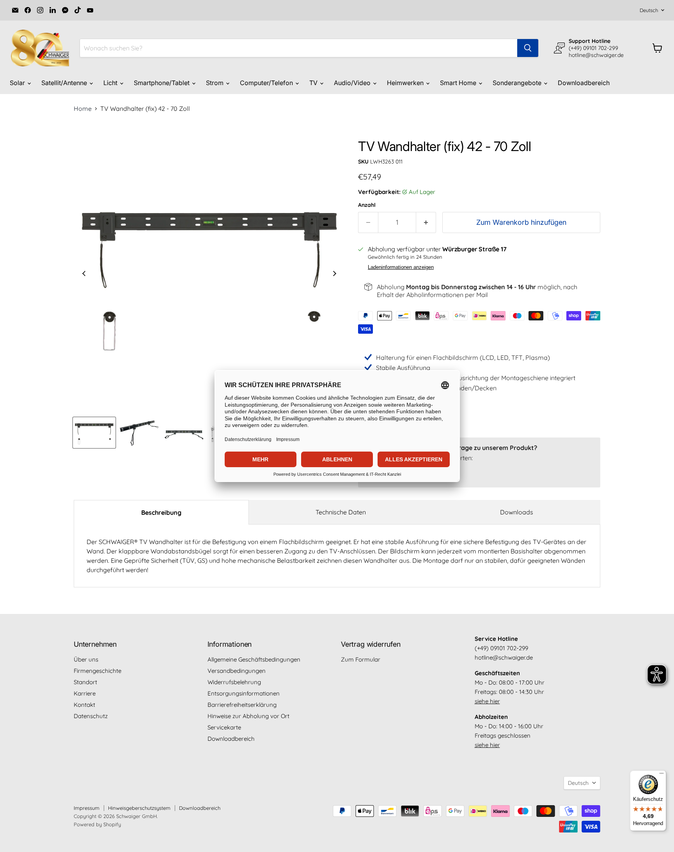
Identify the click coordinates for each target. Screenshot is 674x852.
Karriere (85, 693)
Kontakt (84, 704)
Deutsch (649, 10)
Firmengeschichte (97, 670)
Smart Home (459, 83)
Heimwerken (406, 83)
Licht (111, 83)
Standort (85, 682)
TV (314, 83)
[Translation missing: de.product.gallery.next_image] (334, 274)
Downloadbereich (584, 83)
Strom (215, 83)
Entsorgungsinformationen (244, 693)
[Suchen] (527, 48)
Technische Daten (341, 512)
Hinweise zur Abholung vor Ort (248, 716)
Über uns (86, 659)
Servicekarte (224, 727)
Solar (18, 83)
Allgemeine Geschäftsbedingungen (254, 659)
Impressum (86, 808)
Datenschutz (91, 716)
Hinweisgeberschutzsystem (139, 808)
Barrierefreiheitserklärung (242, 704)
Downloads (516, 512)
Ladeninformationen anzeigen (401, 267)
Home (83, 108)
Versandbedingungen (237, 670)
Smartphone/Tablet (162, 83)
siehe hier (487, 701)
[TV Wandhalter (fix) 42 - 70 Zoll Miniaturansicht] (94, 432)
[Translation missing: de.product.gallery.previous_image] (84, 274)
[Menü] (661, 775)
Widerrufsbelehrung (234, 682)
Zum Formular (360, 659)
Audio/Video (353, 83)
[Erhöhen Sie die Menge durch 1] (426, 222)
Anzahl (367, 205)
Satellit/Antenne (65, 83)
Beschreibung (161, 512)
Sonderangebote (518, 83)
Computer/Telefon (267, 83)
